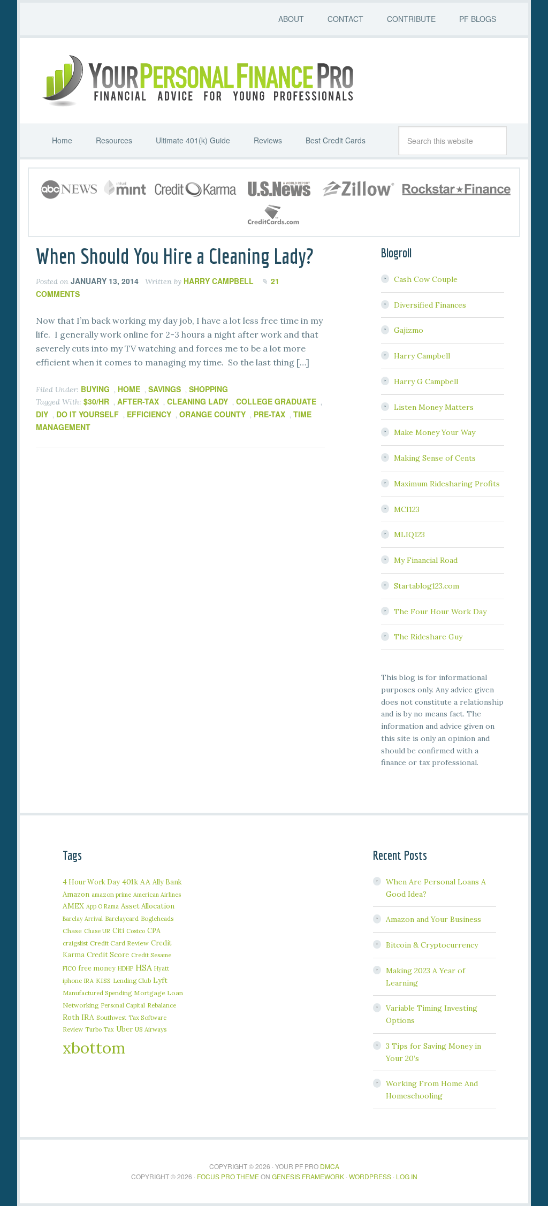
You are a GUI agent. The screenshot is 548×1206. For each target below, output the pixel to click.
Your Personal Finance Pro (196, 81)
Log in (406, 1176)
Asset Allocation (147, 906)
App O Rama (102, 906)
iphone (72, 980)
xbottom (94, 1047)
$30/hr (96, 401)
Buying (95, 389)
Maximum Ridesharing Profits (447, 483)
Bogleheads (157, 918)
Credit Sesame (151, 955)
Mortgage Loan (158, 993)
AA (145, 882)
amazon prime (111, 894)
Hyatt (161, 968)
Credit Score (108, 954)
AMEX (73, 906)
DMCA (329, 1166)
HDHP (125, 968)
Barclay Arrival (83, 918)
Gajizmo (408, 330)
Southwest (111, 1017)
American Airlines (157, 894)
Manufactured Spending (97, 993)
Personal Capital (123, 1005)
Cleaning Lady (197, 401)
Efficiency (149, 414)
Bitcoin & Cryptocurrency (432, 945)
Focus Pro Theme (228, 1176)
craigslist (75, 943)
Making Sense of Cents (435, 458)
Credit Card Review (119, 943)
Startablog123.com (426, 586)
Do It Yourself (87, 414)
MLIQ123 (409, 534)
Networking (81, 1005)
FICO (69, 968)
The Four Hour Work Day (440, 611)
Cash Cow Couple (426, 279)
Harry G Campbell (426, 381)
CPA (154, 930)
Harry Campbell (422, 356)
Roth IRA (78, 1017)
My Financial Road (426, 560)
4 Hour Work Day (91, 881)
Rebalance (161, 1005)
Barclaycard (122, 918)
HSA (143, 967)
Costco (135, 931)
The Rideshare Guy (428, 637)
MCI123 (407, 509)
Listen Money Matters (434, 407)
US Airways (150, 1029)
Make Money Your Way (434, 432)
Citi (118, 930)
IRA (89, 980)
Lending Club (132, 980)
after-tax (138, 401)
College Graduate (276, 401)
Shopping (208, 389)
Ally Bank (167, 881)
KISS (103, 980)
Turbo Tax (99, 1029)
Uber (124, 1029)
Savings (164, 389)
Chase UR (97, 931)
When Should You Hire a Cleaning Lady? (175, 255)
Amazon (76, 894)
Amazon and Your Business (433, 919)
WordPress (370, 1176)
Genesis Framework (308, 1176)
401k (130, 882)
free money (97, 968)
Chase (72, 931)
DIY (42, 414)
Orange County (212, 414)
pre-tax (269, 414)
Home (129, 389)
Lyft (160, 980)
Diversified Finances (430, 305)
